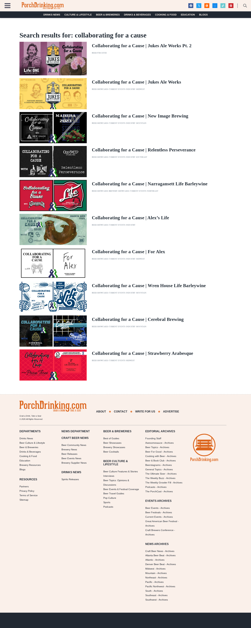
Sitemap (23, 499)
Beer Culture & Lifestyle (32, 442)
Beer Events (151, 508)
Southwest (151, 599)
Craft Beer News (154, 551)
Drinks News (51, 14)
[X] (198, 5)
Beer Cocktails (111, 451)
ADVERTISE (171, 411)
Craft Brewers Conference (159, 530)
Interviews (108, 476)
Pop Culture (109, 498)
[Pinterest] (230, 5)
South (148, 590)
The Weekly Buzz (154, 478)
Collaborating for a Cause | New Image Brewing (140, 116)
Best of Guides (111, 438)
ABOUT (101, 411)
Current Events (117, 89)
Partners (24, 486)
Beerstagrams (153, 465)
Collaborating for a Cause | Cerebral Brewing (138, 319)
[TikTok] (222, 5)
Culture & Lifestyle (78, 14)
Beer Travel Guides (113, 493)
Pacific (148, 582)
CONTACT (120, 411)
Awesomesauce (153, 442)
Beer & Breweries (108, 14)
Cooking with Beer (155, 456)
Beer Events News (71, 458)
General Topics (153, 469)
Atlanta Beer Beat (154, 555)
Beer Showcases (100, 89)
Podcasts (108, 506)
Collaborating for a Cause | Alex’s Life (130, 217)
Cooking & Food (166, 14)
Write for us (145, 411)
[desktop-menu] (7, 5)
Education (188, 14)
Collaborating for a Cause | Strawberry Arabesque (142, 353)
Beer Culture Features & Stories (120, 471)
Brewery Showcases (119, 191)
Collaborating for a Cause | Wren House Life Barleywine (149, 285)
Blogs (203, 14)
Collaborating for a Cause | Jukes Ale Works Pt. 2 (142, 45)
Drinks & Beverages (137, 14)
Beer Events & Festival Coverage (121, 489)
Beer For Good (153, 451)
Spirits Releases (70, 479)
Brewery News (69, 449)
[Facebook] (190, 5)
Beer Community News (73, 445)
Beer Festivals (153, 512)
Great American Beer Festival (161, 521)
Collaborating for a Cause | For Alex (128, 251)
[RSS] (206, 5)
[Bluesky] (214, 5)
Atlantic (149, 559)
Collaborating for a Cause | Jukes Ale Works (136, 82)
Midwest (140, 89)
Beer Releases (69, 454)
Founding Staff (153, 438)
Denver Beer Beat (155, 564)
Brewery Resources (30, 465)
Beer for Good (99, 53)
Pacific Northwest (154, 586)
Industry (130, 89)
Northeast (152, 191)
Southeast (141, 157)
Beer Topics (151, 447)
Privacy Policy (26, 491)
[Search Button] (243, 5)
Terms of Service (28, 495)
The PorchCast (153, 491)
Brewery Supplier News (74, 462)
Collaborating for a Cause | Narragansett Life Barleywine (149, 183)
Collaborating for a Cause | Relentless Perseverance (144, 149)
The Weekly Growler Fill (158, 482)
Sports (106, 502)
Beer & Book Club (154, 460)
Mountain (141, 123)
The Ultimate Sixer (155, 473)
